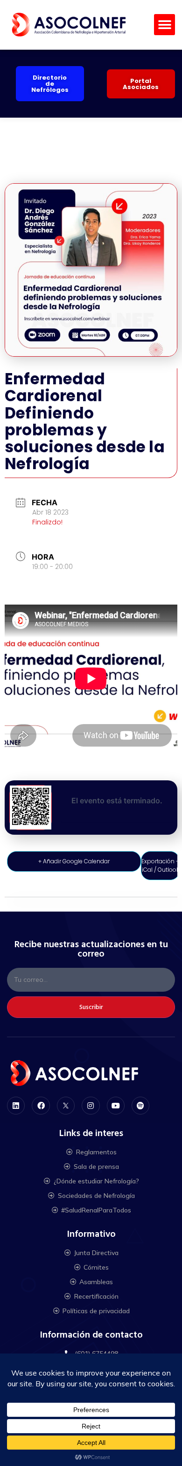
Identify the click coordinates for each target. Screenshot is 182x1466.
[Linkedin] (16, 1105)
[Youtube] (116, 1105)
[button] (164, 24)
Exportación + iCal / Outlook (160, 865)
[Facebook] (40, 1105)
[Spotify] (140, 1105)
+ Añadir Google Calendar (74, 861)
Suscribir (91, 1007)
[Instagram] (90, 1105)
